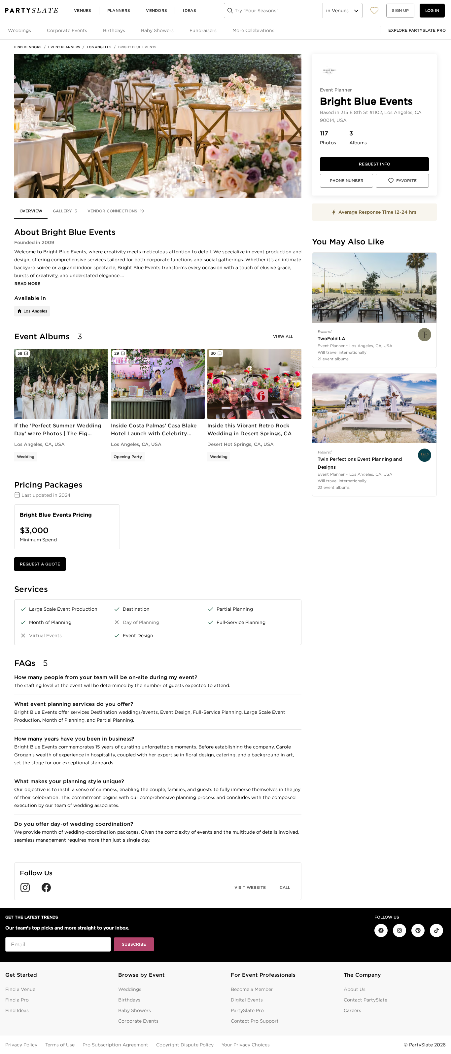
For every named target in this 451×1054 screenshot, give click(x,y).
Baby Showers (134, 1010)
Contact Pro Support (255, 1021)
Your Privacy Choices (246, 1044)
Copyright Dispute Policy (185, 1044)
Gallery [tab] (65, 210)
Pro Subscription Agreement (115, 1044)
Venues (82, 10)
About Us (354, 989)
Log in (432, 10)
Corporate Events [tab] (67, 30)
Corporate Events (138, 1021)
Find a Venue (20, 989)
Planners (118, 10)
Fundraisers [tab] (203, 30)
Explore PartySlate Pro (417, 30)
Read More (28, 283)
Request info (374, 164)
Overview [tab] (30, 210)
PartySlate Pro (247, 1010)
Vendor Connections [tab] (115, 210)
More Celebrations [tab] (253, 30)
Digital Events (247, 999)
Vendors (156, 10)
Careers (352, 1010)
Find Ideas (17, 1010)
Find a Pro (17, 999)
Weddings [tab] (19, 30)
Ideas (189, 10)
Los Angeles (99, 47)
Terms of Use (60, 1044)
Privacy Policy (21, 1044)
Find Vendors (27, 47)
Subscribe (134, 944)
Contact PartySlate (365, 999)
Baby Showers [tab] (157, 30)
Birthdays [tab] (114, 30)
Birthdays (129, 999)
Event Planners (64, 47)
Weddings (129, 989)
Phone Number (347, 180)
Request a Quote (40, 564)
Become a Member (252, 989)
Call (285, 887)
